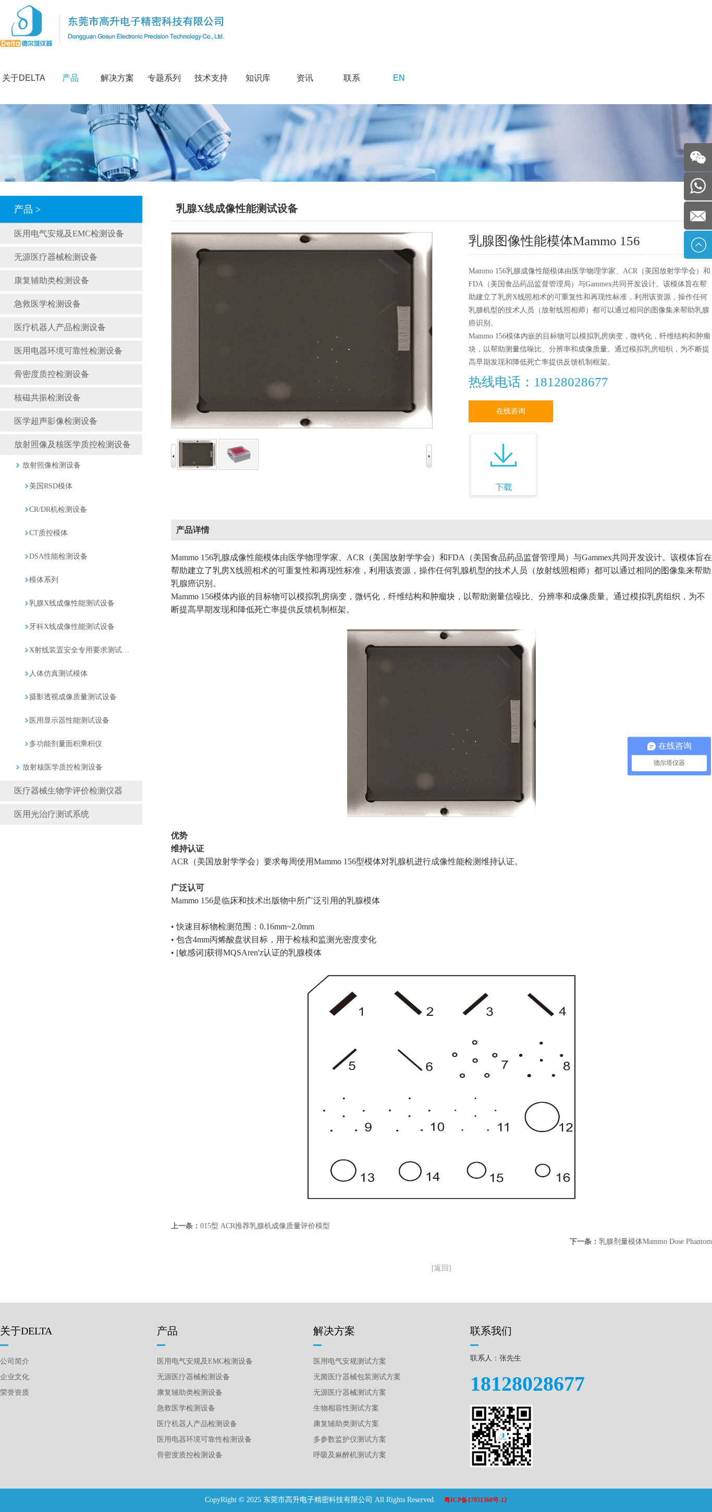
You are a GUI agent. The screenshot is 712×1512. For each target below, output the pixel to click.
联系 (351, 77)
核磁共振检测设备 (47, 397)
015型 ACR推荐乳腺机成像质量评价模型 (265, 1226)
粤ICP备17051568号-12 (475, 1500)
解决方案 (117, 77)
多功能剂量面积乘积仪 (65, 744)
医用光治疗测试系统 (51, 814)
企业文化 (14, 1377)
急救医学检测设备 (47, 303)
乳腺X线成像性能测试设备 (72, 603)
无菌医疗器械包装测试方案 (357, 1377)
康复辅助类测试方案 (346, 1424)
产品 (70, 77)
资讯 (305, 77)
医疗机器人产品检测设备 (60, 327)
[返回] (441, 1268)
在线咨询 (510, 411)
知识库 (258, 77)
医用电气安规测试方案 (349, 1361)
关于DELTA (23, 77)
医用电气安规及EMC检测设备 (69, 233)
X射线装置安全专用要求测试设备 (81, 650)
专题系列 (164, 77)
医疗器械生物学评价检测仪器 (68, 790)
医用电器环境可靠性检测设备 (68, 350)
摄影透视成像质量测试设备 (73, 697)
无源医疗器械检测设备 (55, 257)
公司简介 (14, 1361)
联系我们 (491, 1331)
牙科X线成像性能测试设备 (72, 627)
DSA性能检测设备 (58, 556)
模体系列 (43, 580)
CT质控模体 (48, 533)
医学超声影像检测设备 (55, 421)
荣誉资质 (14, 1392)
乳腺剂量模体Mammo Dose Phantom (655, 1241)
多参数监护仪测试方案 (349, 1439)
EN (399, 77)
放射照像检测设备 (51, 465)
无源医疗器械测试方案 (349, 1392)
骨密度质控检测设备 (51, 374)
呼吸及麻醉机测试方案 (349, 1455)
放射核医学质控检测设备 (62, 767)
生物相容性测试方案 (346, 1408)
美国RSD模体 (50, 486)
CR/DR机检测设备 (58, 509)
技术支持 (211, 77)
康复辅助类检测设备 (51, 280)
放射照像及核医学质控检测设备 (72, 444)
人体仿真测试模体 (58, 673)
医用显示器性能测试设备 (69, 720)
